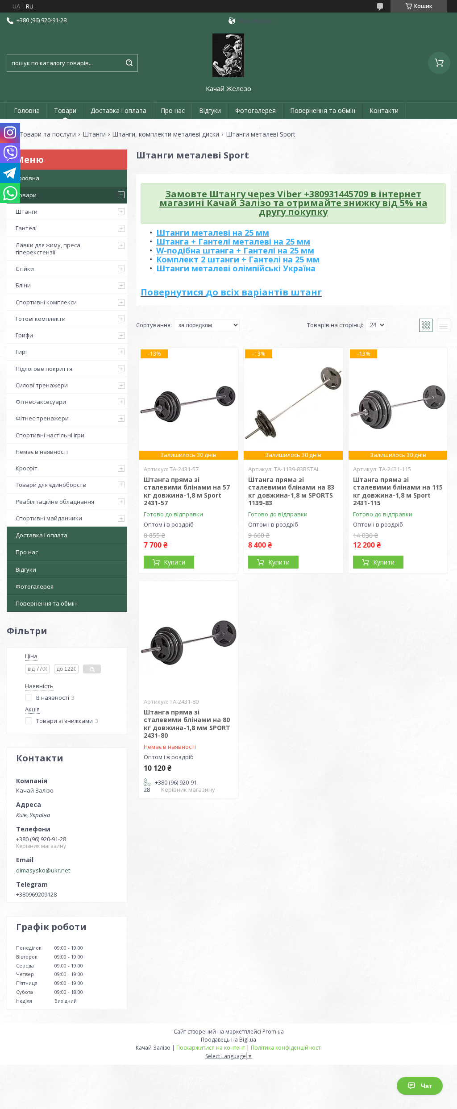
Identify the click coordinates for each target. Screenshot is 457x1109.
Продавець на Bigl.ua (228, 1039)
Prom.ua (273, 1031)
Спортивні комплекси (46, 302)
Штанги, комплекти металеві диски (165, 134)
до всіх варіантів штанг (264, 292)
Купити (174, 562)
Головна (27, 110)
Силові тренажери (42, 385)
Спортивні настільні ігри (50, 435)
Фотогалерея (255, 110)
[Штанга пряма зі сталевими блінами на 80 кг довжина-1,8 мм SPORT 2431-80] (188, 636)
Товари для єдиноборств (51, 485)
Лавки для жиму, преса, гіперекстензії (49, 248)
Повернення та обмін (322, 110)
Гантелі (26, 228)
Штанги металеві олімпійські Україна (236, 268)
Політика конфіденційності (286, 1047)
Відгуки (210, 110)
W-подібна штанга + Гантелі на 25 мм (235, 250)
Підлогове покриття (44, 369)
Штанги (94, 134)
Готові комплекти (41, 319)
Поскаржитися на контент (210, 1047)
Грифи (24, 335)
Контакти (384, 110)
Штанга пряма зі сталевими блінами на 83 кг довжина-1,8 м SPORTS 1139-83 (291, 491)
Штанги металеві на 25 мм (212, 232)
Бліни (23, 285)
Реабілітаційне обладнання (55, 502)
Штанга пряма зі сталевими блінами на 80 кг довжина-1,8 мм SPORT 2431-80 (187, 724)
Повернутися (173, 292)
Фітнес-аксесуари (41, 402)
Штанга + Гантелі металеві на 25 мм (233, 241)
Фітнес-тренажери (42, 418)
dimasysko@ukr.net (43, 870)
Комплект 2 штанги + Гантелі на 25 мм (238, 259)
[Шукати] (129, 63)
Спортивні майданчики (49, 518)
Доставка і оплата (118, 110)
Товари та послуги (47, 134)
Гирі (21, 352)
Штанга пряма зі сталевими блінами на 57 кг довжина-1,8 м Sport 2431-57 (187, 491)
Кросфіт (26, 468)
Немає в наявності (42, 452)
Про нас (173, 110)
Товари (65, 110)
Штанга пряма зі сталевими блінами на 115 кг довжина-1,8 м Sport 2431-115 (398, 491)
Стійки (25, 269)
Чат (426, 1085)
